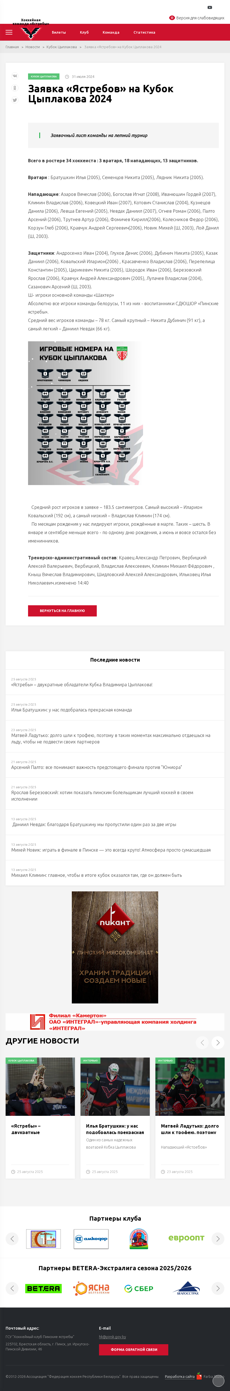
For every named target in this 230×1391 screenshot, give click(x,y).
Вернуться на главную (62, 611)
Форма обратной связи (134, 1349)
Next (217, 1042)
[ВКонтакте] (15, 78)
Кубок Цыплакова (62, 47)
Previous (202, 1042)
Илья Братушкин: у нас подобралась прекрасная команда (115, 1132)
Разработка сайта (180, 1376)
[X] (15, 102)
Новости (33, 47)
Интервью (90, 1060)
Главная (12, 47)
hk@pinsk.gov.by (112, 1337)
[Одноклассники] (15, 90)
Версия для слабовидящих (200, 18)
